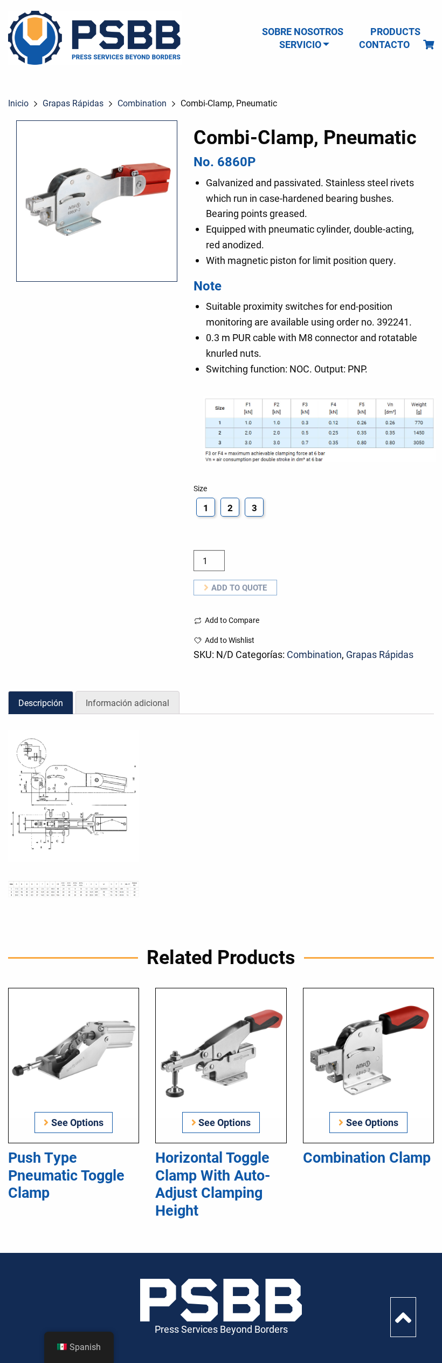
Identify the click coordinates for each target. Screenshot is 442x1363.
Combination (142, 103)
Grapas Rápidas (73, 103)
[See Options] (74, 1052)
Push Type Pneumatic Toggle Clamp (66, 1174)
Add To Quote (239, 587)
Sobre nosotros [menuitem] (302, 31)
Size (200, 488)
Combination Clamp (367, 1157)
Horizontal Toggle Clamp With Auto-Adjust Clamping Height (212, 1183)
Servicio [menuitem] (300, 44)
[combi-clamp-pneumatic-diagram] (73, 796)
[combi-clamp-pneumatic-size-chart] (73, 888)
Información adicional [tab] (127, 702)
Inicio (18, 103)
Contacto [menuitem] (384, 44)
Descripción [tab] (40, 702)
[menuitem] (428, 44)
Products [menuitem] (395, 31)
